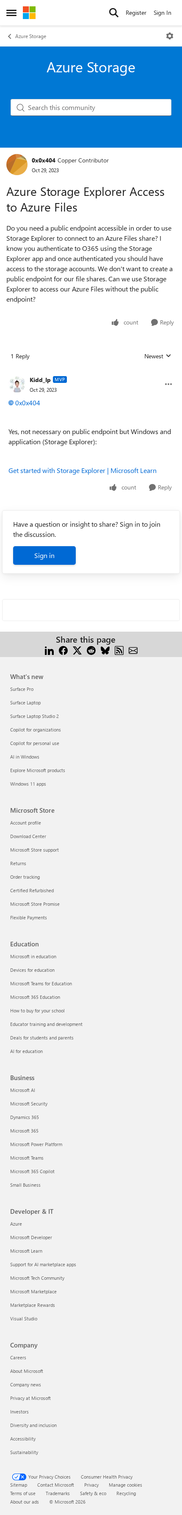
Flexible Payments (28, 917)
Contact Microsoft (55, 1485)
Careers (18, 1357)
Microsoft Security (28, 1103)
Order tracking (25, 877)
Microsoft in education (33, 956)
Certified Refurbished (32, 890)
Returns (18, 863)
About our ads (24, 1502)
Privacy (91, 1485)
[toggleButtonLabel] (170, 36)
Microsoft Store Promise (35, 904)
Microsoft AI (22, 1090)
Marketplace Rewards (32, 1305)
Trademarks (58, 1493)
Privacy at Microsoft (30, 1398)
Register (136, 12)
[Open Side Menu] (11, 12)
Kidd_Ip (40, 380)
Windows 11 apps (28, 784)
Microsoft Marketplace (33, 1291)
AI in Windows (24, 756)
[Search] (114, 13)
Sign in (44, 555)
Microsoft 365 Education (35, 997)
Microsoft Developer (31, 1237)
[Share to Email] (133, 649)
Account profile (25, 822)
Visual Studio (23, 1318)
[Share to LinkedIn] (49, 649)
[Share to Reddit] (91, 649)
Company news (25, 1384)
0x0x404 (43, 160)
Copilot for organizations (35, 729)
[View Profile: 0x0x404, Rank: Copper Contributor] (17, 164)
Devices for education (32, 970)
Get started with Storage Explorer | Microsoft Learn (82, 470)
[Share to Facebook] (63, 649)
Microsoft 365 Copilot (32, 1171)
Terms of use (23, 1493)
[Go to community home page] (29, 12)
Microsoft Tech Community (37, 1278)
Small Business (25, 1185)
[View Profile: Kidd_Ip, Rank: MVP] (16, 384)
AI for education (26, 1051)
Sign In (162, 12)
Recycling (126, 1493)
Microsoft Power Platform (36, 1144)
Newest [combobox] (157, 356)
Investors (19, 1411)
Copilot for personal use (34, 743)
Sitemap (18, 1485)
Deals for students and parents (42, 1037)
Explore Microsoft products (37, 770)
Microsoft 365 (24, 1130)
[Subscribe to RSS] (119, 649)
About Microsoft (26, 1371)
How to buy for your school (37, 1010)
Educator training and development (46, 1024)
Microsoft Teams (27, 1158)
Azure (16, 1224)
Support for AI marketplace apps (43, 1264)
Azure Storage (30, 36)
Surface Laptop (25, 702)
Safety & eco (93, 1493)
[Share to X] (77, 649)
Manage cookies (125, 1485)
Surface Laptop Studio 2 (34, 716)
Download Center (28, 836)
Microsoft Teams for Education (41, 983)
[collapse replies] (91, 373)
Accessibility (23, 1438)
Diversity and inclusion (33, 1425)
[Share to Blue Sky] (105, 649)
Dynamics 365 (24, 1117)
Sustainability (24, 1452)
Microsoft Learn (26, 1251)
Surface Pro (21, 689)
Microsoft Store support (34, 850)
